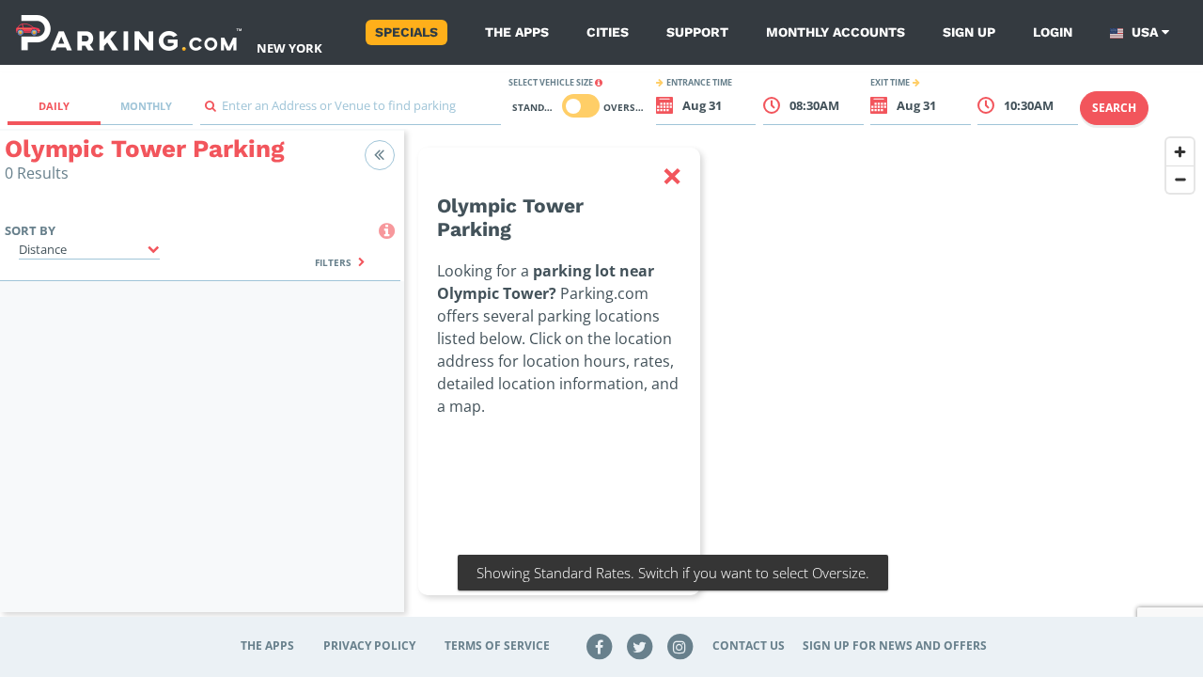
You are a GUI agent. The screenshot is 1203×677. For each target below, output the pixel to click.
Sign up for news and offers (895, 645)
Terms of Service (497, 645)
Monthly (146, 106)
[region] (803, 383)
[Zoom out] (1180, 179)
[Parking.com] (129, 32)
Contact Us (748, 645)
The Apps (517, 31)
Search (1114, 108)
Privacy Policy (369, 645)
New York (289, 47)
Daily (54, 106)
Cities (607, 31)
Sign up (969, 31)
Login (1052, 31)
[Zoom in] (1180, 151)
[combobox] (350, 110)
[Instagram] (679, 645)
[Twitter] (640, 645)
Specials (406, 31)
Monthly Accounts (835, 31)
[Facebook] (600, 645)
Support (697, 31)
